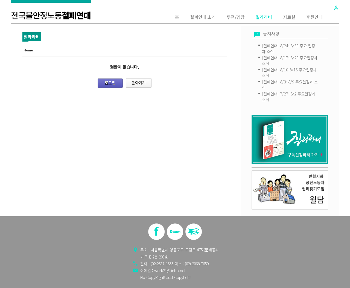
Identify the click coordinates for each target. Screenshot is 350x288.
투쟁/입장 (236, 17)
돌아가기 (139, 82)
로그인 (110, 82)
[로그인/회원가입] (336, 8)
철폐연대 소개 (203, 17)
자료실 (289, 17)
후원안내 (314, 17)
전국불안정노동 (51, 15)
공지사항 (271, 33)
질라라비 (264, 17)
